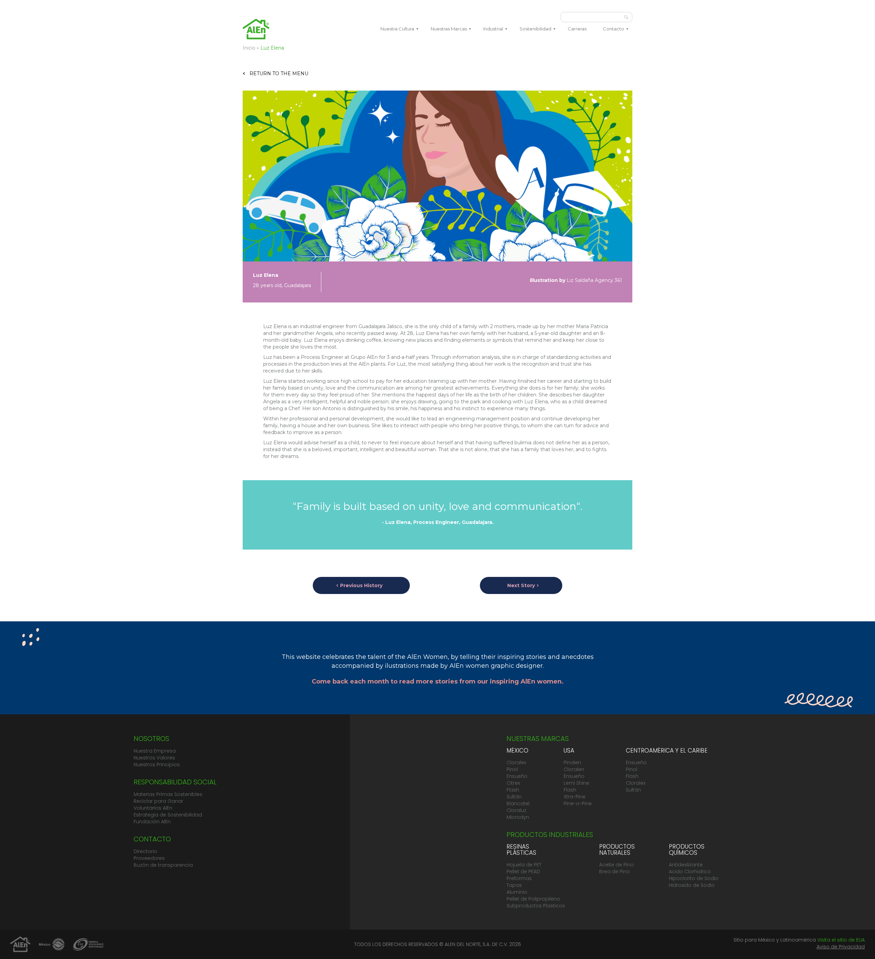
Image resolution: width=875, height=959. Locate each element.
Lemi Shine (576, 783)
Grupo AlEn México (256, 29)
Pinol (512, 769)
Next (521, 585)
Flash (513, 789)
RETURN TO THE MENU (279, 73)
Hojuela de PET (524, 864)
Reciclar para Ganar (158, 801)
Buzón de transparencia (163, 865)
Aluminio (517, 892)
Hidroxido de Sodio (692, 885)
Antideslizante (686, 864)
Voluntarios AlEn (153, 808)
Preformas (519, 878)
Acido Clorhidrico (690, 871)
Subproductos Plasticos (536, 905)
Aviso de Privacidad (841, 946)
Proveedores (149, 858)
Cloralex (516, 762)
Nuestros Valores (154, 757)
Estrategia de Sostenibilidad (168, 814)
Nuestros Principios (157, 764)
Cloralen (574, 769)
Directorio (145, 851)
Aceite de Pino (616, 864)
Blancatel (518, 803)
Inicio (249, 48)
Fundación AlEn (152, 821)
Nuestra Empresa (155, 750)
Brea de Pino (614, 871)
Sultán (514, 796)
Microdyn (518, 817)
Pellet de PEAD (523, 871)
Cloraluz (516, 810)
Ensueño (517, 776)
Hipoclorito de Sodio (693, 878)
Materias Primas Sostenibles (168, 794)
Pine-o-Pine (578, 803)
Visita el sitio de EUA (841, 939)
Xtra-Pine (574, 796)
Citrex (513, 783)
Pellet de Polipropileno (533, 898)
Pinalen (572, 762)
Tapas (514, 885)
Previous (361, 585)
